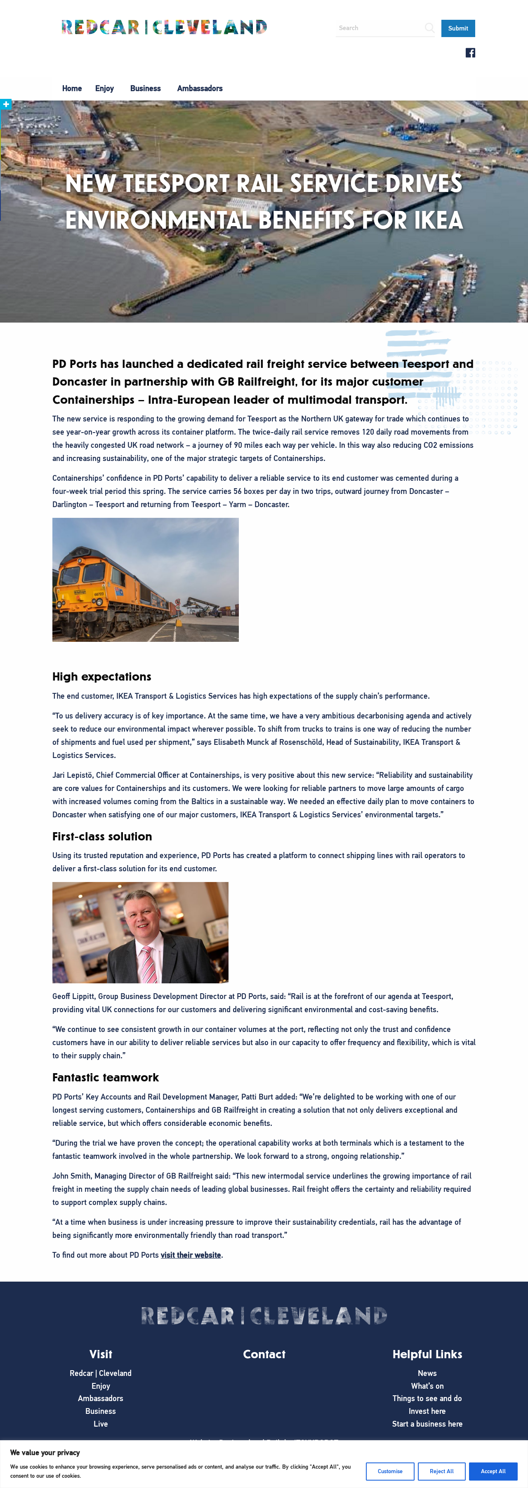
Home (72, 88)
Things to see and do (427, 1398)
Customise (390, 1471)
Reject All (442, 1471)
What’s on (427, 1386)
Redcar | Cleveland (101, 1373)
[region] (264, 1464)
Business (145, 88)
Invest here (427, 1411)
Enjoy (104, 88)
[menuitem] (72, 88)
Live (101, 1424)
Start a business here (427, 1424)
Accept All (493, 1471)
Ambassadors (200, 88)
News (427, 1373)
